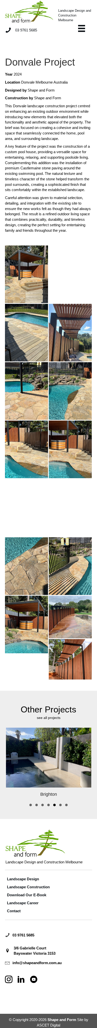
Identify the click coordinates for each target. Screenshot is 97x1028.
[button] (31, 804)
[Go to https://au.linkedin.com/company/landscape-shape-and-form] (21, 980)
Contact (14, 911)
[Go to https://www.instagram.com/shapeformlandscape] (8, 980)
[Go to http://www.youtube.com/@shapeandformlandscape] (33, 980)
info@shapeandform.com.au (37, 963)
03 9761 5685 (23, 935)
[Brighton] (48, 764)
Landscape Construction (28, 887)
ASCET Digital (48, 1025)
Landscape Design (23, 879)
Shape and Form (41, 90)
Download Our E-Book (26, 895)
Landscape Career (23, 903)
